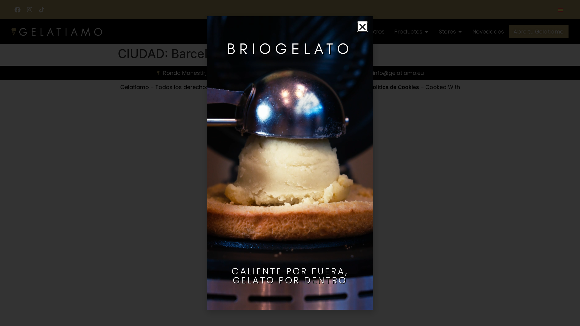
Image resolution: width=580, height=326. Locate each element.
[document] (290, 163)
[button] (362, 26)
